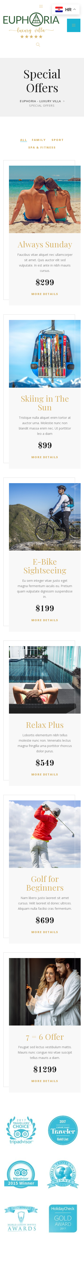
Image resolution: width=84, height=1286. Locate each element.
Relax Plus (45, 724)
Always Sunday (45, 244)
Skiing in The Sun (45, 402)
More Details (44, 294)
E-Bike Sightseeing (45, 565)
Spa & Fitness (42, 147)
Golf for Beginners (45, 883)
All (23, 140)
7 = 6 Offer (45, 1036)
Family (39, 140)
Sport (58, 140)
